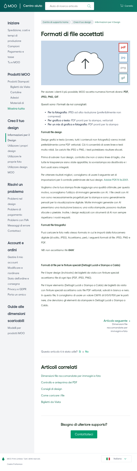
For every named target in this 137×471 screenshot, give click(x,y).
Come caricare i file (52, 395)
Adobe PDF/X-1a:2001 (116, 179)
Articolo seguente (115, 320)
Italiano (118, 458)
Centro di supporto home (55, 22)
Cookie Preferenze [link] (14, 464)
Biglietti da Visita (51, 401)
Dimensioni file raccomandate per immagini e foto (71, 375)
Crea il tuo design (82, 22)
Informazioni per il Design (107, 22)
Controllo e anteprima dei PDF (59, 382)
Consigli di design (51, 388)
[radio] (80, 351)
